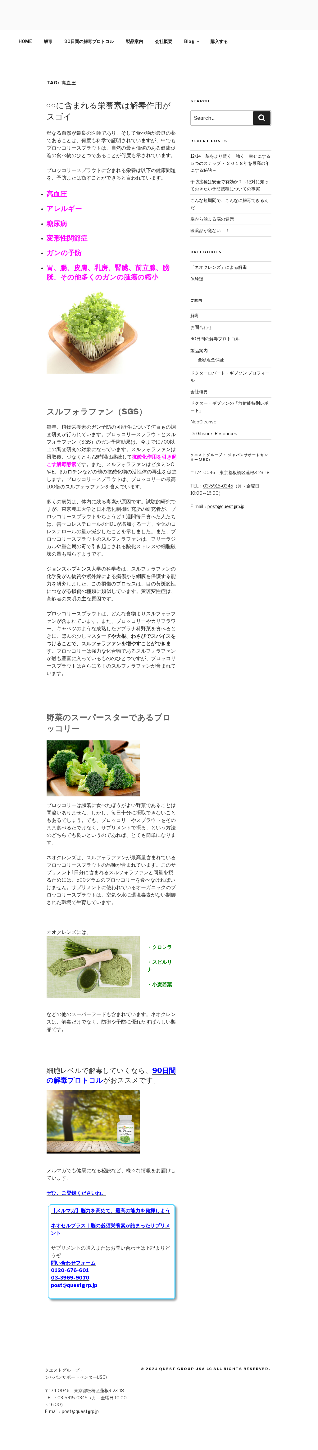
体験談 (196, 279)
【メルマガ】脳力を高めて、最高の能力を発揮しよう (110, 1211)
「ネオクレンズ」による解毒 (218, 267)
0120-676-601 (70, 1270)
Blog (189, 41)
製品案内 (134, 41)
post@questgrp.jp (225, 506)
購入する (219, 41)
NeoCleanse (203, 421)
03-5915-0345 (218, 485)
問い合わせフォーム (73, 1263)
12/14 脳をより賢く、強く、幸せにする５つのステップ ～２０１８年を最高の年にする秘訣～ (230, 163)
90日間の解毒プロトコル (89, 41)
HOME (25, 41)
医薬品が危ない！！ (209, 230)
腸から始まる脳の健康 (212, 218)
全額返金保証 (211, 359)
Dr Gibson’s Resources (213, 433)
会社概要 (163, 41)
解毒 (48, 41)
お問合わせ (201, 327)
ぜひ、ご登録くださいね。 (76, 1193)
